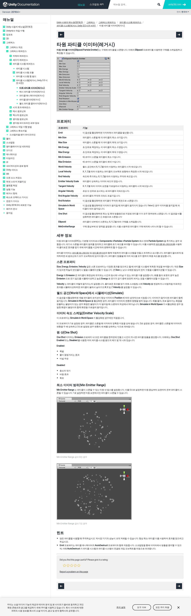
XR (7, 174)
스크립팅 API (97, 4)
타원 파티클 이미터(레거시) (32, 88)
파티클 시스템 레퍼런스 (24, 64)
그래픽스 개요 (16, 47)
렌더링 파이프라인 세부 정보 (26, 123)
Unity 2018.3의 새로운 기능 (18, 205)
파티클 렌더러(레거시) (29, 99)
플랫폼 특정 (11, 185)
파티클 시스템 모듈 (25, 72)
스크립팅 (10, 142)
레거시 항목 (11, 193)
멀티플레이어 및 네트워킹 (18, 146)
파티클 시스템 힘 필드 (26, 76)
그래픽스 (10, 42)
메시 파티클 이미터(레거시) (32, 92)
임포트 (9, 34)
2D (7, 38)
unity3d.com (174, 4)
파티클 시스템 (22, 68)
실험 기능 (10, 189)
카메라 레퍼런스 (20, 56)
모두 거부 (141, 607)
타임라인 (10, 158)
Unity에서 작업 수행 (15, 31)
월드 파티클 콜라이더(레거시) (33, 103)
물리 (8, 138)
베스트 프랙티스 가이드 (17, 197)
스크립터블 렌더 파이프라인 (23, 134)
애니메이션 (11, 154)
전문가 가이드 (12, 201)
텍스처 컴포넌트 (20, 115)
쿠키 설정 (120, 607)
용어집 (9, 213)
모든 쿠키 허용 (162, 607)
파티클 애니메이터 (164, 244)
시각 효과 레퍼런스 (21, 107)
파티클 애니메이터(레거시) (31, 95)
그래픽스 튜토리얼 (18, 131)
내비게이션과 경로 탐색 (17, 166)
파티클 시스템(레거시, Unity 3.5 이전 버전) (32, 81)
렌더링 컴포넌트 (20, 119)
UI (7, 162)
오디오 (9, 150)
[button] (64, 565)
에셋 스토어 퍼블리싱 (16, 181)
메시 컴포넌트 (19, 111)
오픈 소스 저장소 (14, 178)
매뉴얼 (81, 4)
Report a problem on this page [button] (74, 572)
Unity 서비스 (12, 170)
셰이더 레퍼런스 (20, 60)
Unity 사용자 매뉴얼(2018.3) (19, 27)
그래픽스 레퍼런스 (18, 51)
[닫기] (178, 607)
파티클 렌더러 (98, 253)
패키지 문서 (11, 209)
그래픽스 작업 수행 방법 (21, 127)
